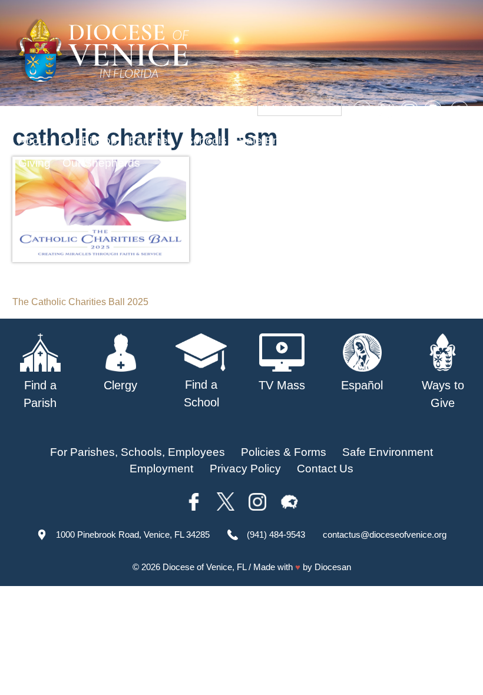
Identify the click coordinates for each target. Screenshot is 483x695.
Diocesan (333, 567)
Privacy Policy (245, 468)
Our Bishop (88, 140)
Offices (416, 140)
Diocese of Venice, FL (204, 567)
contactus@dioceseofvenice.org (384, 534)
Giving (34, 163)
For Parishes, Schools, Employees (137, 452)
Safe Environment (284, 140)
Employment (161, 468)
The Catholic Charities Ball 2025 (80, 302)
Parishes (151, 140)
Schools (206, 140)
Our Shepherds (101, 163)
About (33, 140)
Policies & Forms (283, 452)
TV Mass (363, 140)
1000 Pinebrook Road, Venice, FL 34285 (133, 534)
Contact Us (325, 468)
